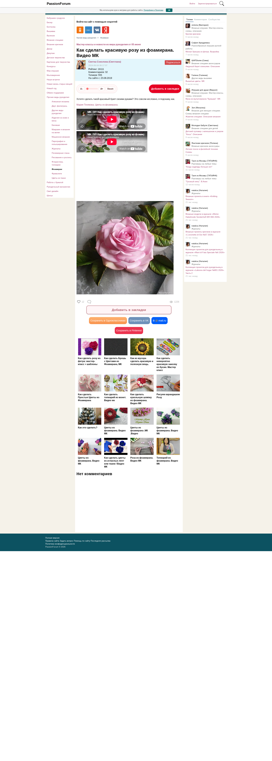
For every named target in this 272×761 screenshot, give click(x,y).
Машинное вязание (61, 137)
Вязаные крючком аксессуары (205, 146)
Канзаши (56, 125)
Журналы (56, 148)
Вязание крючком (55, 44)
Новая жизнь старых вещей (59, 84)
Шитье (50, 195)
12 (83, 302)
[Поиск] (221, 3)
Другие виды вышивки (202, 78)
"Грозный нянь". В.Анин (196, 181)
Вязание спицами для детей (205, 128)
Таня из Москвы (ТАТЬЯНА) (204, 161)
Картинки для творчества (58, 62)
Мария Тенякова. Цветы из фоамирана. (97, 105)
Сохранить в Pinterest (129, 330)
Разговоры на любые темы (204, 164)
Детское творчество (56, 57)
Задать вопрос (66, 541)
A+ (101, 88)
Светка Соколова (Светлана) (104, 62)
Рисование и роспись (62, 157)
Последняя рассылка (100, 541)
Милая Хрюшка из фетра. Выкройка (202, 51)
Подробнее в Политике (153, 10)
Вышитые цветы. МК (195, 81)
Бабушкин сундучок (56, 18)
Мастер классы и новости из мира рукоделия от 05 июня (108, 44)
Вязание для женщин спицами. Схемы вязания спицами (203, 112)
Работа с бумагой (55, 182)
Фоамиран (57, 169)
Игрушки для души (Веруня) (204, 90)
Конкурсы (51, 66)
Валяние (51, 35)
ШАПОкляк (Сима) (200, 60)
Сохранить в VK (139, 320)
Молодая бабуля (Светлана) (205, 125)
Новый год (51, 88)
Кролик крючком (193, 34)
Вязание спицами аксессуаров (206, 63)
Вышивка (51, 31)
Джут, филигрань (59, 106)
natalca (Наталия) (200, 190)
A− (81, 88)
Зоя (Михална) (198, 107)
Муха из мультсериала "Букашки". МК (203, 99)
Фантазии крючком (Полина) (205, 143)
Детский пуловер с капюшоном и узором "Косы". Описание (204, 132)
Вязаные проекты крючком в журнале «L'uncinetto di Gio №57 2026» (203, 233)
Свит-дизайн (52, 191)
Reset (110, 88)
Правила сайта (52, 541)
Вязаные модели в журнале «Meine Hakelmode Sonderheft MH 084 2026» (203, 215)
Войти (192, 3)
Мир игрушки (53, 71)
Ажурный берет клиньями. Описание (203, 66)
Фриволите (57, 173)
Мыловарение (53, 75)
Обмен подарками (55, 93)
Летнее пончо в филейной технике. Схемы (202, 150)
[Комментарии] (89, 302)
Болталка (51, 27)
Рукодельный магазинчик (58, 187)
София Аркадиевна (201, 43)
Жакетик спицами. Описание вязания (203, 116)
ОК (169, 10)
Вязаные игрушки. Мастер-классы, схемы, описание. (205, 29)
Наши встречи (53, 79)
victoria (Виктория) (200, 25)
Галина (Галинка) (200, 75)
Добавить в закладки (165, 88)
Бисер (49, 22)
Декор (49, 49)
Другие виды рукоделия (57, 111)
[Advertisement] (127, 176)
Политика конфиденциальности (60, 544)
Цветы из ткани (59, 178)
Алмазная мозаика (60, 101)
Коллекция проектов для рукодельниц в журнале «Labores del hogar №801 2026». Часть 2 (205, 270)
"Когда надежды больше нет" (199, 167)
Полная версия (52, 538)
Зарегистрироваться (207, 3)
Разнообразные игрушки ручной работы (203, 47)
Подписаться (173, 62)
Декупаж (51, 53)
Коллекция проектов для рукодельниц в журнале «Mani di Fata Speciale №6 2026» (205, 251)
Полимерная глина (60, 153)
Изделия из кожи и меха (60, 119)
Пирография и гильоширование (59, 142)
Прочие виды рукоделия (58, 97)
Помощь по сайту (82, 541)
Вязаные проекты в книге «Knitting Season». (201, 197)
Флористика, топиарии (57, 163)
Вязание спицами (55, 40)
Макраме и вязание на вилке (61, 131)
